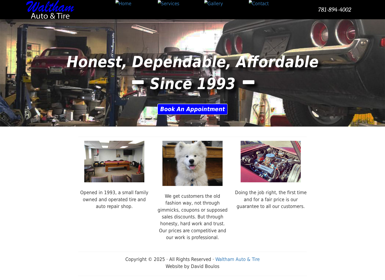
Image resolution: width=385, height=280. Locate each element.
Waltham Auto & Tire (237, 259)
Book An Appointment (192, 109)
